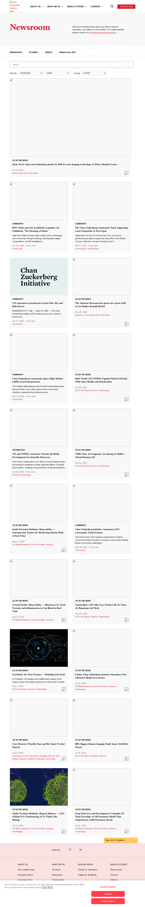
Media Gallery (67, 52)
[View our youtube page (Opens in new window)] (91, 849)
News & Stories (76, 6)
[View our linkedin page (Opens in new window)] (81, 849)
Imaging (43, 756)
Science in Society (36, 759)
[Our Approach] (14, 7)
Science (94, 390)
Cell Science (17, 756)
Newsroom (16, 52)
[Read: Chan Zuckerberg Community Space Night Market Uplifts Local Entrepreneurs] (39, 368)
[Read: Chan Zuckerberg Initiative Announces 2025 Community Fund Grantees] (102, 519)
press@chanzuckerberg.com (103, 32)
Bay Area (79, 315)
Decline (108, 894)
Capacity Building (87, 875)
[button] (31, 73)
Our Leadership (26, 869)
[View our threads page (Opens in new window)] (75, 849)
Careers (96, 6)
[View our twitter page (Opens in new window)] (86, 849)
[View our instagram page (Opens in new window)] (70, 849)
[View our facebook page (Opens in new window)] (64, 849)
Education (57, 875)
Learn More (47, 887)
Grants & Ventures (88, 869)
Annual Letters (25, 875)
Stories (33, 52)
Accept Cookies (108, 901)
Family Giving (92, 248)
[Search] (112, 7)
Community (17, 173)
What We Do (54, 6)
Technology (104, 390)
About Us (35, 6)
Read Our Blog (126, 6)
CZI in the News (31, 173)
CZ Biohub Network (21, 544)
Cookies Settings (108, 887)
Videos (48, 52)
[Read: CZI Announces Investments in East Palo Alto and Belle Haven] (39, 293)
